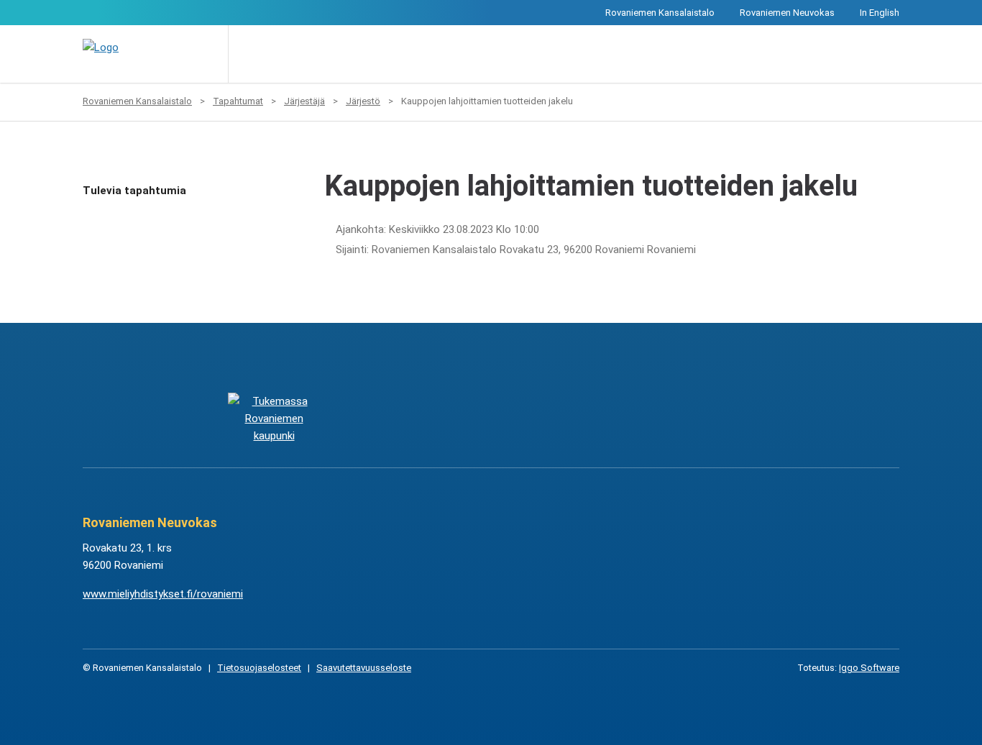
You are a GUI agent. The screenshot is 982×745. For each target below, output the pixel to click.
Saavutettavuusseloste (363, 667)
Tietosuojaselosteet (259, 667)
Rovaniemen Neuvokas (787, 12)
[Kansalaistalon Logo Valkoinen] (419, 418)
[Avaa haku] (249, 54)
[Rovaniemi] (273, 418)
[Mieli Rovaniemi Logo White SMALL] (707, 418)
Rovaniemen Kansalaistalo (660, 12)
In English (879, 12)
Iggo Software (869, 667)
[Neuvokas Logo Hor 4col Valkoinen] (563, 418)
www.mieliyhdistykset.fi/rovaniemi (163, 594)
